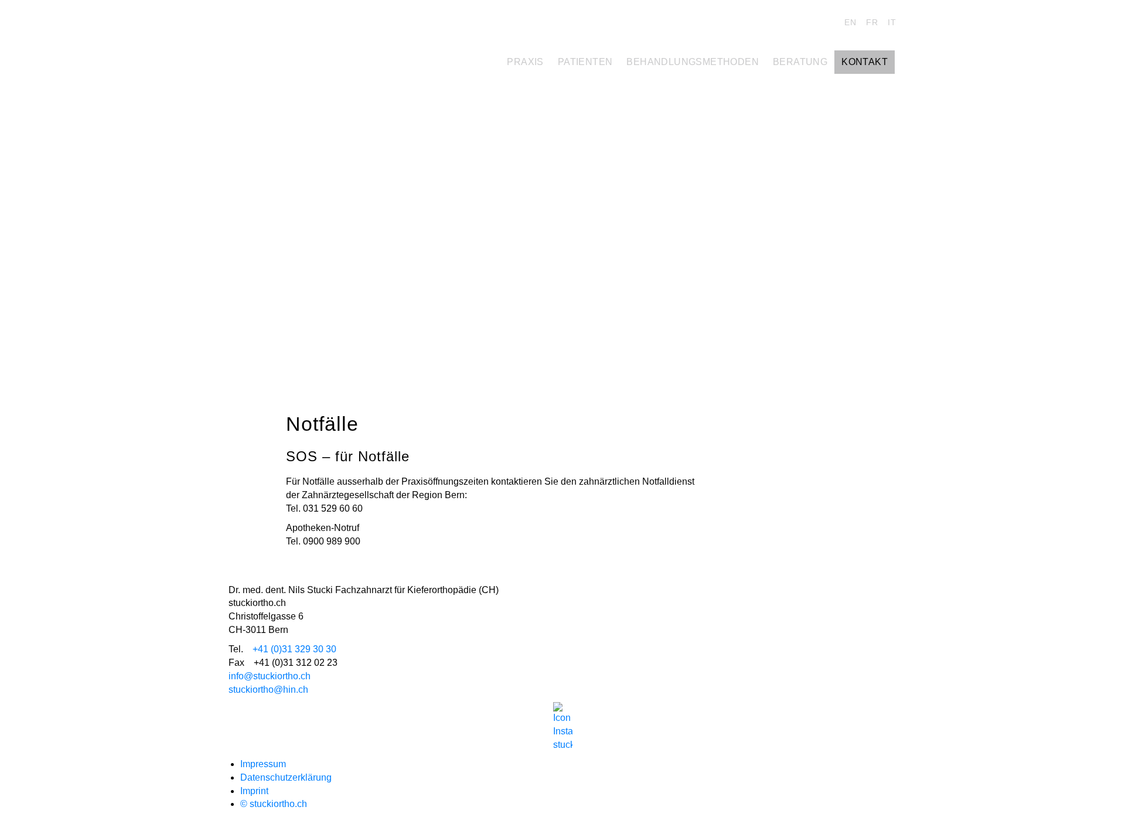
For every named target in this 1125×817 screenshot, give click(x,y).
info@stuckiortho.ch (270, 676)
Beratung (800, 62)
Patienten (585, 62)
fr (872, 22)
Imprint (254, 791)
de (829, 22)
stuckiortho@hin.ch (268, 690)
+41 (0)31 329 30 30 (294, 649)
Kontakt (864, 62)
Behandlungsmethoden (692, 62)
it (892, 22)
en (850, 22)
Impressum (263, 764)
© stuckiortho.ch (273, 804)
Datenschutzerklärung (286, 777)
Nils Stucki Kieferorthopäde (311, 25)
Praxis (525, 62)
